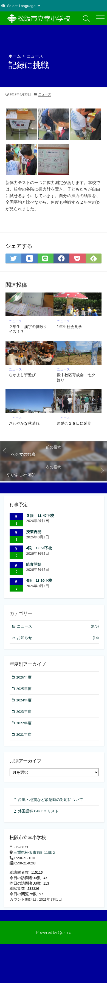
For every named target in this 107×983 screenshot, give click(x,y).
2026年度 (24, 677)
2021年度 (24, 734)
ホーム (15, 55)
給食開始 (33, 564)
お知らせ (58, 637)
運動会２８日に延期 (74, 423)
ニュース (35, 55)
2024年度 (24, 700)
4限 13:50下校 (39, 547)
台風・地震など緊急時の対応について (50, 799)
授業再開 (33, 531)
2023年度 (24, 711)
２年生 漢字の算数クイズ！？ (28, 329)
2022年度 (24, 722)
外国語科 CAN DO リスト (38, 811)
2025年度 (24, 688)
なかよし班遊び (22, 374)
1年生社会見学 (69, 326)
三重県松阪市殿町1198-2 (34, 852)
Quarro (64, 932)
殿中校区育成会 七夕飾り (76, 377)
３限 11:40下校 (40, 515)
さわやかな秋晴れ (24, 423)
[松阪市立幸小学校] (39, 18)
